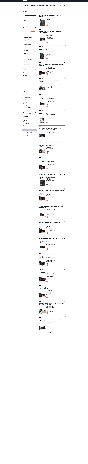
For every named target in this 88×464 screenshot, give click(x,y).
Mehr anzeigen (32, 107)
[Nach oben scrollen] (47, 336)
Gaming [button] (37, 5)
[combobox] (60, 10)
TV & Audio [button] (47, 5)
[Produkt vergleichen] (45, 25)
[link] (52, 20)
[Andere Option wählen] (64, 9)
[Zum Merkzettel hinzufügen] (64, 13)
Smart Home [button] (54, 5)
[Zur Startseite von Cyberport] (25, 3)
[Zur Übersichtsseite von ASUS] (40, 29)
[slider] (23, 27)
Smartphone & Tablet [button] (41, 5)
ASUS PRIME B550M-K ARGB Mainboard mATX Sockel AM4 (50, 128)
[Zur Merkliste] (63, 3)
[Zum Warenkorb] (65, 3)
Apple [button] (25, 5)
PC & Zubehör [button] (33, 5)
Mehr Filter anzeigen (29, 132)
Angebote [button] (61, 5)
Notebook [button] (28, 5)
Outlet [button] (64, 5)
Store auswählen (30, 59)
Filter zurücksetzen (32, 129)
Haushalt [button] (51, 5)
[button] (47, 25)
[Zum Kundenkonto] (61, 3)
